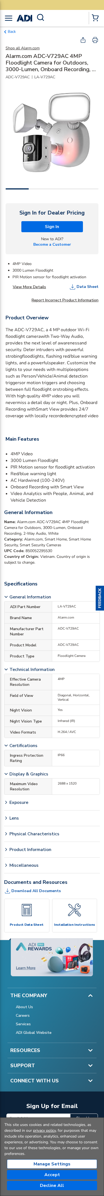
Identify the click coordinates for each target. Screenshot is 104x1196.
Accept (52, 1175)
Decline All (52, 1185)
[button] (100, 598)
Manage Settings (52, 1164)
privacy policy (44, 1130)
